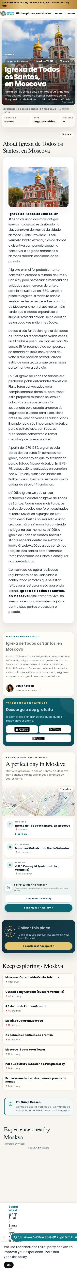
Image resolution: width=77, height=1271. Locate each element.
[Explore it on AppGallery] (38, 738)
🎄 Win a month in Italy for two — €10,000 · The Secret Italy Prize (35, 4)
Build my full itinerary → (38, 907)
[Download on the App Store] (22, 729)
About (71, 13)
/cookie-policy (15, 1257)
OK (9, 1264)
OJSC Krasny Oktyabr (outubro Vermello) (37, 868)
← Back (9, 54)
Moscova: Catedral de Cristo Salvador (42, 848)
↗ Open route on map (38, 898)
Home (58, 13)
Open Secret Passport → (39, 946)
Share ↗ (66, 134)
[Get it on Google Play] (55, 729)
